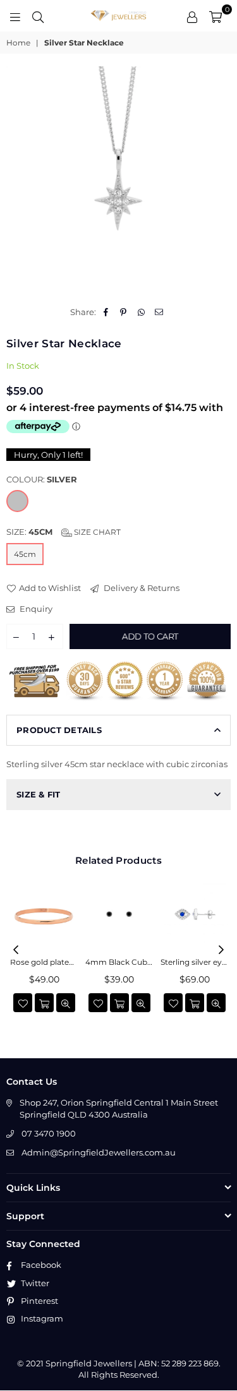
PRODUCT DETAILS (59, 730)
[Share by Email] (159, 312)
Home (18, 42)
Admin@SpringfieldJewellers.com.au (98, 1152)
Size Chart (96, 532)
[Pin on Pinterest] (123, 312)
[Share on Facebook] (106, 312)
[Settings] (192, 15)
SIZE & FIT (38, 794)
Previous (15, 950)
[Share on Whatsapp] (141, 312)
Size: (63, 532)
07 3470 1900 (48, 1133)
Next (221, 950)
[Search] (38, 15)
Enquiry (35, 609)
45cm (25, 554)
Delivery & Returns (140, 588)
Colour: (41, 479)
